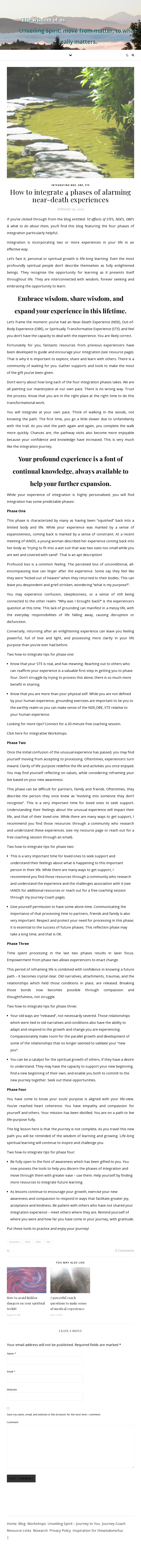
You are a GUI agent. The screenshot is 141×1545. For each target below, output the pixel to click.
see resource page (117, 352)
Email (11, 1371)
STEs (48, 1241)
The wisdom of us (43, 19)
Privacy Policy (60, 1530)
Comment (12, 1422)
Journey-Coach (114, 1523)
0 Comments (124, 1250)
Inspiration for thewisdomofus (98, 1530)
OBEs (38, 1241)
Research (40, 1530)
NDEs (27, 1241)
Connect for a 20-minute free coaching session (82, 724)
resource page (91, 830)
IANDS (15, 890)
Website (12, 1389)
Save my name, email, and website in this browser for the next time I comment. (54, 1414)
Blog (22, 1523)
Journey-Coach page (47, 897)
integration (14, 1241)
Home (12, 1523)
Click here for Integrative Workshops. (37, 733)
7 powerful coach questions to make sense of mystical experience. (68, 1303)
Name (11, 1353)
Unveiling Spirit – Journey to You (74, 1523)
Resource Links (19, 1530)
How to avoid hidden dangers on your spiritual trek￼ (26, 1303)
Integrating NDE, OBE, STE (70, 185)
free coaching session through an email (39, 837)
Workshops (36, 1523)
